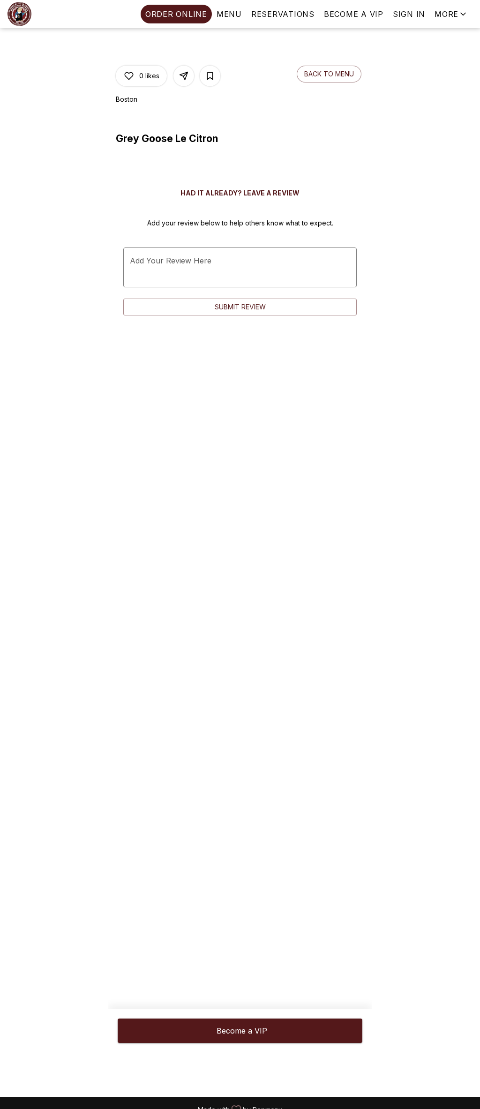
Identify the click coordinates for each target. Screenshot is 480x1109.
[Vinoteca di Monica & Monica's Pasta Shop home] (50, 14)
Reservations (283, 14)
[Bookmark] (210, 76)
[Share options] (183, 76)
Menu (229, 14)
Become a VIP (353, 14)
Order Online (176, 14)
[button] (451, 14)
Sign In (409, 14)
